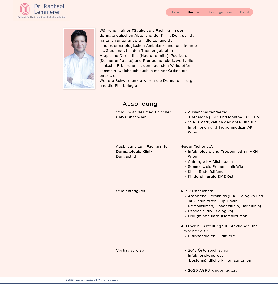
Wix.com (101, 280)
